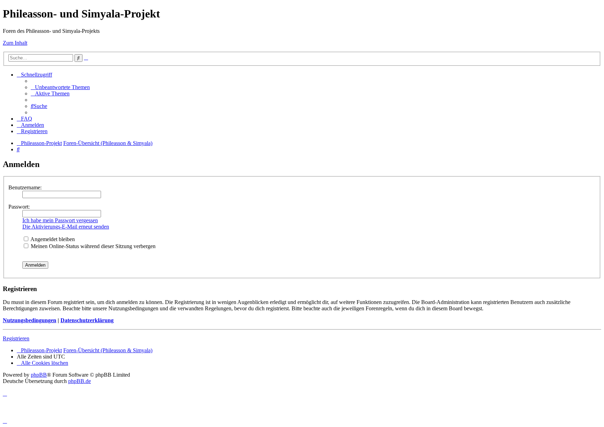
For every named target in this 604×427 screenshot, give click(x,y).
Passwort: (19, 207)
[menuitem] (60, 87)
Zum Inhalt (15, 43)
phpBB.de (79, 381)
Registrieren (16, 338)
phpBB (39, 375)
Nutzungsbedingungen (29, 320)
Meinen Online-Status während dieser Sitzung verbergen (92, 246)
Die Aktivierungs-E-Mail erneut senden (65, 227)
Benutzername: (25, 187)
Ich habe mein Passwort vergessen (60, 220)
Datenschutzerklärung (87, 320)
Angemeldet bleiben (52, 239)
